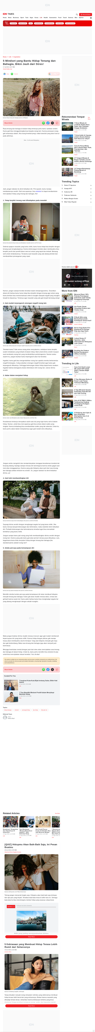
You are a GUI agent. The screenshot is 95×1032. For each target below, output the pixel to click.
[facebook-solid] (47, 124)
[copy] (56, 124)
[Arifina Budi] (5, 736)
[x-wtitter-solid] (52, 124)
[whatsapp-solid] (43, 124)
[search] (77, 14)
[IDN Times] (8, 14)
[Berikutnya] (60, 826)
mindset (42, 192)
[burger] (91, 18)
